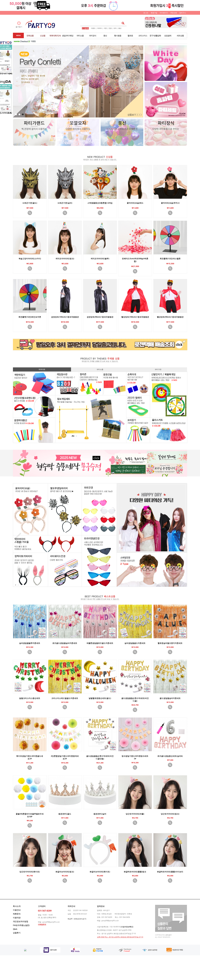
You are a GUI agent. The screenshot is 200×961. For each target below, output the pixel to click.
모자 (114, 28)
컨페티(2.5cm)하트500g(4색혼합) (135, 260)
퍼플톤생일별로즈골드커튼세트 (100, 643)
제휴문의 (17, 913)
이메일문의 (42, 924)
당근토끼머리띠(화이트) (29, 871)
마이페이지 (164, 13)
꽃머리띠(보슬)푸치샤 (170, 203)
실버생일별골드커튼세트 (134, 643)
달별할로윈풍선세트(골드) (100, 698)
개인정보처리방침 (20, 921)
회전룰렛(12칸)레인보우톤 (30, 317)
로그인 (145, 13)
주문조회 (173, 13)
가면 (105, 28)
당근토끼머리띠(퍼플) (135, 813)
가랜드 (93, 28)
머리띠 (99, 28)
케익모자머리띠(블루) (100, 258)
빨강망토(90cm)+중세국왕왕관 (170, 317)
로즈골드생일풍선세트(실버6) (170, 756)
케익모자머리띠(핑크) (65, 258)
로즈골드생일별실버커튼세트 (64, 643)
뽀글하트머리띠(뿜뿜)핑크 (135, 871)
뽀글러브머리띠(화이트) (100, 871)
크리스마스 (142, 35)
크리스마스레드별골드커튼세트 (64, 698)
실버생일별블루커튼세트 (29, 643)
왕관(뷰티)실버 (99, 813)
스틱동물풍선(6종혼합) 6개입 (100, 203)
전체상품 (30, 35)
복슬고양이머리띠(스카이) (30, 258)
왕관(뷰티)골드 (64, 813)
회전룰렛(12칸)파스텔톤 (170, 258)
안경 (110, 28)
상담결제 (167, 35)
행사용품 (117, 35)
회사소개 (17, 906)
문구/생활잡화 (155, 35)
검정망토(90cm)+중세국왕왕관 (100, 317)
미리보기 (30, 213)
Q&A (15, 929)
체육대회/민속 (55, 35)
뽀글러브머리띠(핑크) (65, 871)
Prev (17, 539)
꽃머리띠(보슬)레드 (135, 203)
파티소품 (80, 35)
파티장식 (92, 35)
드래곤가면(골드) (29, 203)
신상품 (42, 35)
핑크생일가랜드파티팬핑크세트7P (135, 757)
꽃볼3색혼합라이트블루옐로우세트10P (30, 815)
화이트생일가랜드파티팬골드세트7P (29, 757)
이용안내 (17, 910)
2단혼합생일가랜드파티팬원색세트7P (65, 757)
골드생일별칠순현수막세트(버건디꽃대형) (100, 757)
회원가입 (154, 13)
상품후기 (17, 932)
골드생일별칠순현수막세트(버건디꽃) (135, 699)
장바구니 (182, 13)
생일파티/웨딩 (67, 35)
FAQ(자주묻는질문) (21, 925)
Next (182, 539)
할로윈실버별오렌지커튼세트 (170, 643)
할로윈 (130, 35)
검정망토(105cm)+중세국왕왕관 (65, 317)
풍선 (119, 28)
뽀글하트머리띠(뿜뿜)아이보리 (170, 871)
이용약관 (17, 917)
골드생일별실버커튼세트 (170, 698)
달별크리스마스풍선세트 (29, 698)
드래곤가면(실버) (65, 203)
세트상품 (180, 35)
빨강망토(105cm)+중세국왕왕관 (135, 317)
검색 (122, 23)
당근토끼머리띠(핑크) (170, 813)
